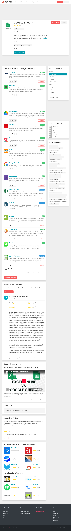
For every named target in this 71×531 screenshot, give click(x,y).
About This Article (54, 95)
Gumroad (35, 464)
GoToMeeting (13, 229)
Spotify (13, 484)
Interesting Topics (54, 97)
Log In (66, 2)
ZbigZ (34, 476)
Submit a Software (24, 511)
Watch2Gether (15, 476)
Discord (39, 2)
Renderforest (15, 448)
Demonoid (35, 493)
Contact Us (55, 513)
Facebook (56, 518)
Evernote (12, 85)
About (54, 511)
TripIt (11, 149)
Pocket (11, 138)
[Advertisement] (35, 14)
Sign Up (60, 2)
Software (22, 2)
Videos (51, 87)
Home (16, 2)
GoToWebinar (13, 203)
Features (52, 79)
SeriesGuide (13, 176)
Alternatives (53, 74)
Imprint (54, 515)
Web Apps (16, 8)
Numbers (12, 243)
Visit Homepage (20, 52)
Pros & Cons (53, 81)
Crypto (33, 2)
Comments (52, 92)
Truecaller (35, 484)
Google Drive (13, 111)
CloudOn (12, 216)
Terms (61, 528)
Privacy (66, 528)
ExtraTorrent (14, 493)
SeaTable (12, 72)
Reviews (52, 76)
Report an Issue (40, 511)
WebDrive (35, 456)
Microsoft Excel (14, 189)
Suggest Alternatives (25, 513)
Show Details (41, 81)
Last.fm (11, 124)
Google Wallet (14, 163)
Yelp (34, 448)
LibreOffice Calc (14, 256)
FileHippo (14, 464)
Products (28, 2)
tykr (12, 456)
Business (23, 8)
